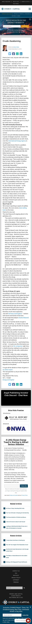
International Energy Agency (17, 141)
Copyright (16, 580)
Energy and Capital (8, 380)
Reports (21, 13)
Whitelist (16, 575)
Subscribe (24, 486)
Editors (13, 15)
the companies (17, 346)
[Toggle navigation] (30, 9)
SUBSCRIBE (25, 26)
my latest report (8, 369)
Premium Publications (7, 13)
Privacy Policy (25, 495)
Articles (16, 13)
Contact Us (16, 571)
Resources (27, 13)
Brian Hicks (16, 47)
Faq (16, 573)
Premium (16, 582)
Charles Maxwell (23, 317)
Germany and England (15, 313)
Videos (18, 15)
